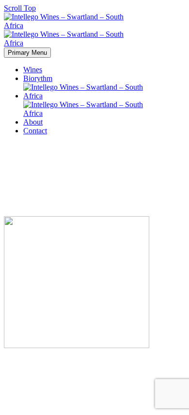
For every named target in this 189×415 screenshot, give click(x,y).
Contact (35, 131)
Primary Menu (27, 52)
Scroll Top (20, 8)
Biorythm (37, 78)
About (33, 122)
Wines (32, 69)
